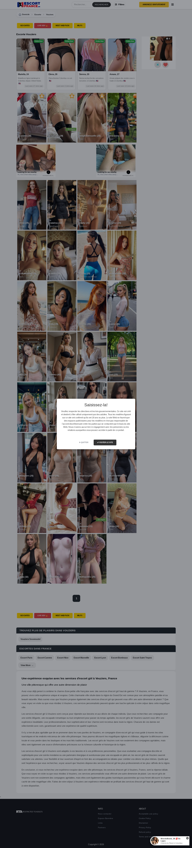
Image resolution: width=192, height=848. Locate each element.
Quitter (84, 442)
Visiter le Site (106, 442)
